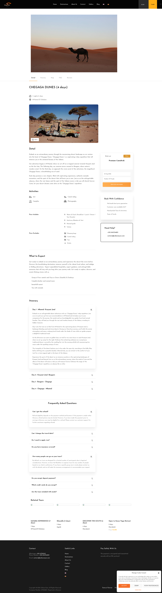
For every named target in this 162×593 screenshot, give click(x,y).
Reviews (69, 78)
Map (52, 78)
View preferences (151, 585)
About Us (74, 4)
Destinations (64, 4)
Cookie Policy (138, 589)
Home (55, 4)
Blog (98, 4)
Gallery (91, 4)
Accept (124, 585)
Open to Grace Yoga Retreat (120, 521)
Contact (82, 4)
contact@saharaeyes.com (41, 558)
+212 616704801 (44, 555)
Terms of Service (107, 587)
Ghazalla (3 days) (63, 521)
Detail (33, 78)
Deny (137, 585)
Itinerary (43, 78)
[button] (158, 573)
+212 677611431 (41, 553)
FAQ (60, 78)
